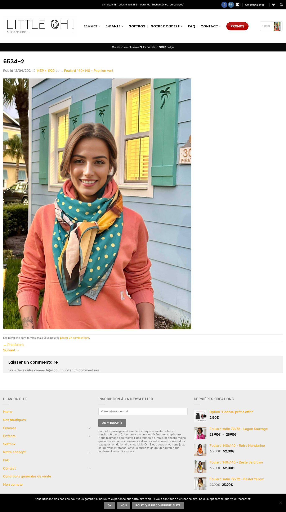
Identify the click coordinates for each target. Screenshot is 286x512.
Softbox (137, 26)
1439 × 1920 (45, 71)
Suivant (11, 350)
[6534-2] (97, 203)
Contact (209, 26)
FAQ (191, 26)
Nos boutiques (14, 420)
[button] (254, 5)
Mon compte (13, 484)
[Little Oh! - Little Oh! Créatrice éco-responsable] (40, 26)
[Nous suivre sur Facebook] (224, 5)
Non (124, 505)
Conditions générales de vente (27, 476)
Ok (110, 505)
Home (7, 412)
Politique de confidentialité (157, 505)
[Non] (280, 504)
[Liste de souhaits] (273, 4)
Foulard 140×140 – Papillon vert (88, 71)
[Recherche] (281, 5)
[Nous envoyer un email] (238, 5)
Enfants (113, 26)
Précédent (13, 345)
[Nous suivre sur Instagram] (231, 5)
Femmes (90, 26)
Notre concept (165, 26)
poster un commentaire (74, 337)
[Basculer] (89, 427)
